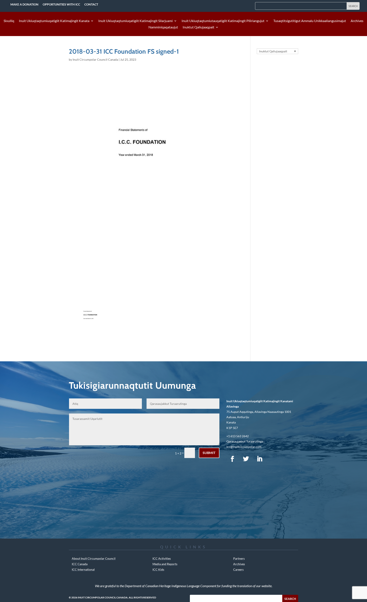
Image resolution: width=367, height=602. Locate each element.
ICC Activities (161, 558)
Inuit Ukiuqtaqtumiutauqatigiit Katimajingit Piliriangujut (223, 21)
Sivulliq (9, 21)
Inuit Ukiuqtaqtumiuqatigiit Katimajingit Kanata (54, 21)
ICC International (83, 569)
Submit (209, 453)
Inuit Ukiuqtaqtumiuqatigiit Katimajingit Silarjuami (135, 21)
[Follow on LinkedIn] (259, 459)
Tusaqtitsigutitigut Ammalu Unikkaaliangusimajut (309, 21)
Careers (238, 569)
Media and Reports (164, 564)
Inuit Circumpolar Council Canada (95, 59)
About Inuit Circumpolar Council (94, 558)
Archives (357, 21)
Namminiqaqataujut (163, 27)
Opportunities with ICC (61, 4)
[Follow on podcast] (273, 459)
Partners (239, 558)
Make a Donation (24, 4)
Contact (91, 4)
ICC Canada (80, 564)
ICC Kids (158, 569)
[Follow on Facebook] (232, 459)
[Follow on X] (246, 459)
